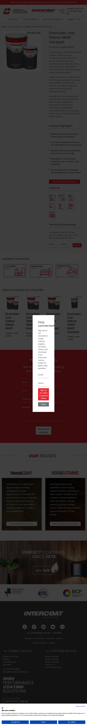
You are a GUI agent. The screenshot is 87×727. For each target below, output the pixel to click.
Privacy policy (80, 706)
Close (43, 404)
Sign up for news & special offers (43, 394)
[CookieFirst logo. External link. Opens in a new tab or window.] (2, 708)
